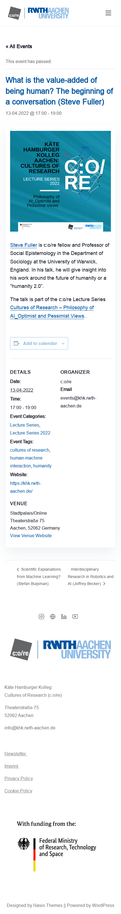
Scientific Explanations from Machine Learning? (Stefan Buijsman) (39, 576)
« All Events (19, 46)
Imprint (12, 766)
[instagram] (41, 618)
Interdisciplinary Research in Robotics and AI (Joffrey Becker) (91, 576)
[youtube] (75, 618)
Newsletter (16, 753)
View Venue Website (31, 535)
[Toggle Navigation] (108, 13)
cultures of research (29, 450)
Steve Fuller (23, 245)
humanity (42, 465)
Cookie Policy (18, 790)
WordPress (103, 905)
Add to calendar (40, 343)
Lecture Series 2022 (30, 433)
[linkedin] (64, 618)
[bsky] (52, 618)
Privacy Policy (19, 778)
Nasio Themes (48, 905)
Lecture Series (24, 425)
